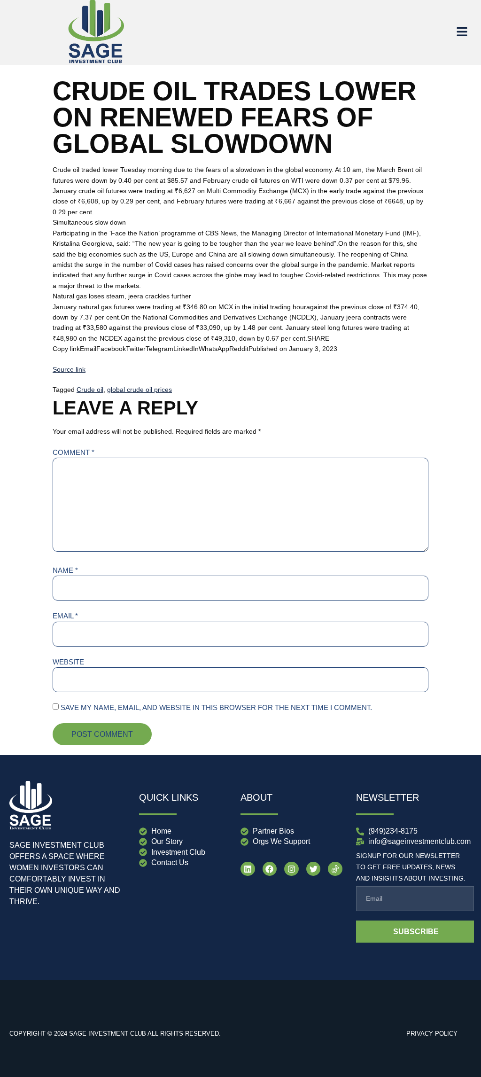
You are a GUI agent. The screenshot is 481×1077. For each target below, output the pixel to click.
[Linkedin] (247, 869)
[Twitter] (313, 869)
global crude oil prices (139, 389)
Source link (69, 369)
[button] (462, 32)
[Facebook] (270, 869)
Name (65, 570)
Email (65, 616)
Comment (73, 452)
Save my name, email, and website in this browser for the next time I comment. (216, 707)
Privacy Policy (432, 1033)
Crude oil (90, 389)
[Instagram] (291, 869)
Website (68, 662)
